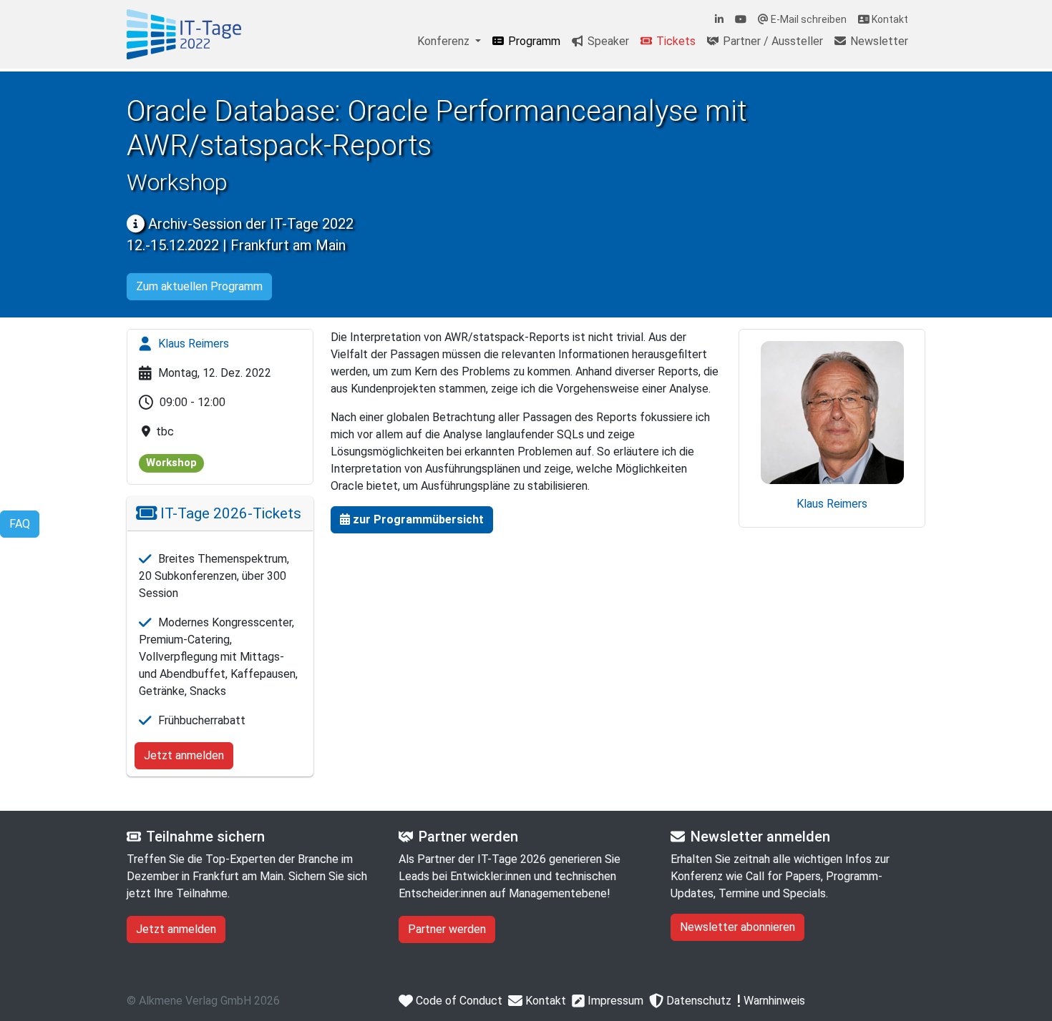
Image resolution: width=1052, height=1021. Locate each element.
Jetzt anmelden (184, 755)
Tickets (674, 41)
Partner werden (447, 929)
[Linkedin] (719, 19)
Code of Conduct (457, 1000)
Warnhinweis (773, 1000)
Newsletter (877, 41)
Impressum (614, 1000)
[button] (412, 519)
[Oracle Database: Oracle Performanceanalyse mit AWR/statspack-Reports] (184, 34)
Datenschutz (697, 1000)
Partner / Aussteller (771, 41)
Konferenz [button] (444, 41)
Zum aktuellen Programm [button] (199, 286)
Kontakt (889, 19)
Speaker (607, 41)
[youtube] (740, 19)
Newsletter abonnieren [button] (737, 927)
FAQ (19, 524)
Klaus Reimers (192, 343)
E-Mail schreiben (808, 19)
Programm (532, 41)
